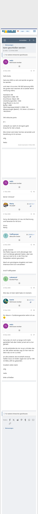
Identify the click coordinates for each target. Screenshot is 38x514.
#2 (34, 192)
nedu (6, 50)
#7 (34, 335)
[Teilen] (31, 71)
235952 (30, 234)
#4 (34, 245)
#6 (34, 310)
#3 (34, 214)
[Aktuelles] (30, 40)
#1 (34, 71)
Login (22, 31)
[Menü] (4, 40)
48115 (31, 204)
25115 (31, 300)
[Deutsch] (18, 31)
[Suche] (34, 40)
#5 (34, 288)
